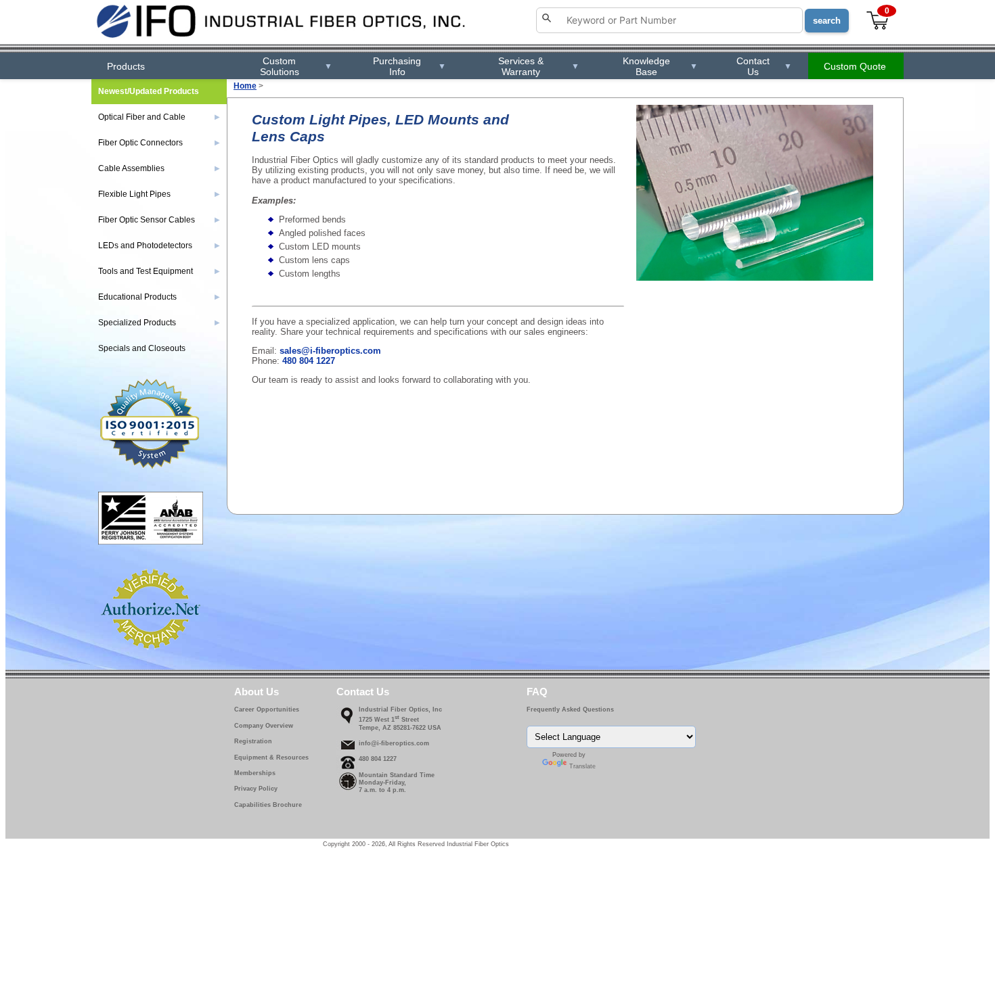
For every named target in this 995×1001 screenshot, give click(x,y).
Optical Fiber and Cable (159, 117)
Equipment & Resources (271, 757)
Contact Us (764, 66)
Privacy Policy (256, 788)
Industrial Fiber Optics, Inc (400, 709)
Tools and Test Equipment (159, 271)
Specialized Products (159, 322)
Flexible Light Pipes (159, 194)
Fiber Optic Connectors (159, 142)
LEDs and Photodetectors (159, 245)
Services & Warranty (538, 66)
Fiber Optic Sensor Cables (159, 220)
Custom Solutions (296, 66)
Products (126, 66)
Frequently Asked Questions (570, 709)
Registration (253, 741)
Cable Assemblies (159, 168)
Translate (582, 766)
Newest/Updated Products (148, 91)
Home (245, 86)
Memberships (254, 773)
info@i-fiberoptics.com (394, 743)
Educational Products (159, 297)
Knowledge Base (660, 66)
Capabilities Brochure (268, 804)
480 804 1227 (308, 361)
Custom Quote (855, 66)
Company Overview (263, 725)
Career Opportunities (266, 709)
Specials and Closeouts (141, 348)
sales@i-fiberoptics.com (330, 351)
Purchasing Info (409, 66)
